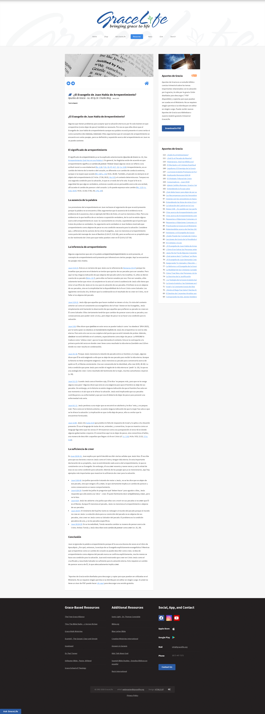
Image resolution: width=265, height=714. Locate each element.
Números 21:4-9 (129, 268)
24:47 (74, 191)
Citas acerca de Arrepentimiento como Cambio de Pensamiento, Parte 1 (195, 215)
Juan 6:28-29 (76, 490)
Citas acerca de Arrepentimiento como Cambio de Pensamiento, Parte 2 (195, 212)
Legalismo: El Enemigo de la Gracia (181, 168)
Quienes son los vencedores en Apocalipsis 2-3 (185, 199)
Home (94, 36)
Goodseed (69, 646)
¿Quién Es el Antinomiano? (178, 155)
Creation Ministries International (125, 638)
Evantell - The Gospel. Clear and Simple (81, 638)
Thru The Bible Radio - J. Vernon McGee (81, 624)
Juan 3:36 (72, 326)
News (150, 36)
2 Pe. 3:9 (98, 191)
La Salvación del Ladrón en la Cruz (180, 205)
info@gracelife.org (179, 647)
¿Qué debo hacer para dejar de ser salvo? (183, 192)
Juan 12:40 (72, 423)
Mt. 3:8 (98, 174)
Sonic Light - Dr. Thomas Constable (126, 616)
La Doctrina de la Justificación (178, 276)
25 (108, 167)
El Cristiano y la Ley (174, 243)
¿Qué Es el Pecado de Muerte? (179, 158)
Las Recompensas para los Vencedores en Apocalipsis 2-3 (189, 195)
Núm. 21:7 (90, 278)
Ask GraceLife (120, 36)
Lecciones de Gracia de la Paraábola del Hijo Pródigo (187, 239)
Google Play (164, 637)
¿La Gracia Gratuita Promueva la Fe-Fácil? (184, 172)
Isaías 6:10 (90, 423)
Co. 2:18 (123, 167)
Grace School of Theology (75, 668)
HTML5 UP (159, 689)
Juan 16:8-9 (75, 511)
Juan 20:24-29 (76, 524)
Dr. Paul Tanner (71, 653)
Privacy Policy (132, 695)
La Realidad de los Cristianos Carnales (181, 270)
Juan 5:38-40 (76, 480)
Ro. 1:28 (99, 167)
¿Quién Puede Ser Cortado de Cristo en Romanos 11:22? (189, 236)
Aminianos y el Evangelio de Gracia (180, 232)
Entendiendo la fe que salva (178, 188)
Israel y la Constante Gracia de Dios (180, 286)
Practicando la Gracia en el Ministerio (181, 226)
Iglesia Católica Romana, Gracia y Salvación (184, 185)
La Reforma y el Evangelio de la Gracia (181, 266)
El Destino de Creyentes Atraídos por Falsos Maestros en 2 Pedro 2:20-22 (195, 293)
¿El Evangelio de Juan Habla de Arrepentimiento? (186, 246)
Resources (137, 36)
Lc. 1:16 (126, 436)
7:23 (104, 167)
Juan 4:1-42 (72, 354)
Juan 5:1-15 (72, 381)
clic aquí (100, 583)
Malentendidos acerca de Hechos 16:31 (182, 229)
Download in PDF (173, 128)
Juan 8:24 (75, 500)
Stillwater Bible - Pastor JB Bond (78, 661)
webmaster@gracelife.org (133, 689)
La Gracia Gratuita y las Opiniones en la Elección (185, 283)
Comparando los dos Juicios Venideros (182, 297)
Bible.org (115, 624)
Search (173, 36)
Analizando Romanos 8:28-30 (178, 175)
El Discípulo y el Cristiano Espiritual (181, 165)
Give (161, 36)
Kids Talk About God (120, 653)
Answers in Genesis (119, 646)
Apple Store (164, 628)
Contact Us (167, 667)
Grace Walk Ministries (74, 631)
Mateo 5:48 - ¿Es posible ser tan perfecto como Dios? (187, 209)
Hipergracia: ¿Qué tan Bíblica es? (180, 161)
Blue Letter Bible (119, 631)
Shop (106, 36)
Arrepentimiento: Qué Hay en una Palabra (85, 160)
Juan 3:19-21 (73, 302)
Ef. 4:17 (113, 167)
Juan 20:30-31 (76, 456)
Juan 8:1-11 (72, 405)
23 (118, 167)
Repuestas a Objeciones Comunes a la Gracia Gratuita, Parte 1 (191, 222)
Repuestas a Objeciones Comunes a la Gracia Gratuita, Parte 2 (191, 219)
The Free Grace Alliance (74, 616)
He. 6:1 (112, 177)
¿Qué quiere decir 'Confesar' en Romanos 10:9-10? (186, 256)
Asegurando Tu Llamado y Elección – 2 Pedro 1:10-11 (187, 263)
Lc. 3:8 (104, 174)
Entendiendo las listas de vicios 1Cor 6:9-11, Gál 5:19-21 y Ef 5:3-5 (192, 202)
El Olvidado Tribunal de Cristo (179, 178)
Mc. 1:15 (140, 187)
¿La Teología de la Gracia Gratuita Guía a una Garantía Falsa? (190, 280)
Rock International (119, 671)
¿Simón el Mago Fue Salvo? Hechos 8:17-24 (183, 290)
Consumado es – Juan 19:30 (178, 182)
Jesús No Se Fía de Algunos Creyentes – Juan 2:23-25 (187, 253)
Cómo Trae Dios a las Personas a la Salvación (184, 273)
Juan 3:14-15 (73, 268)
